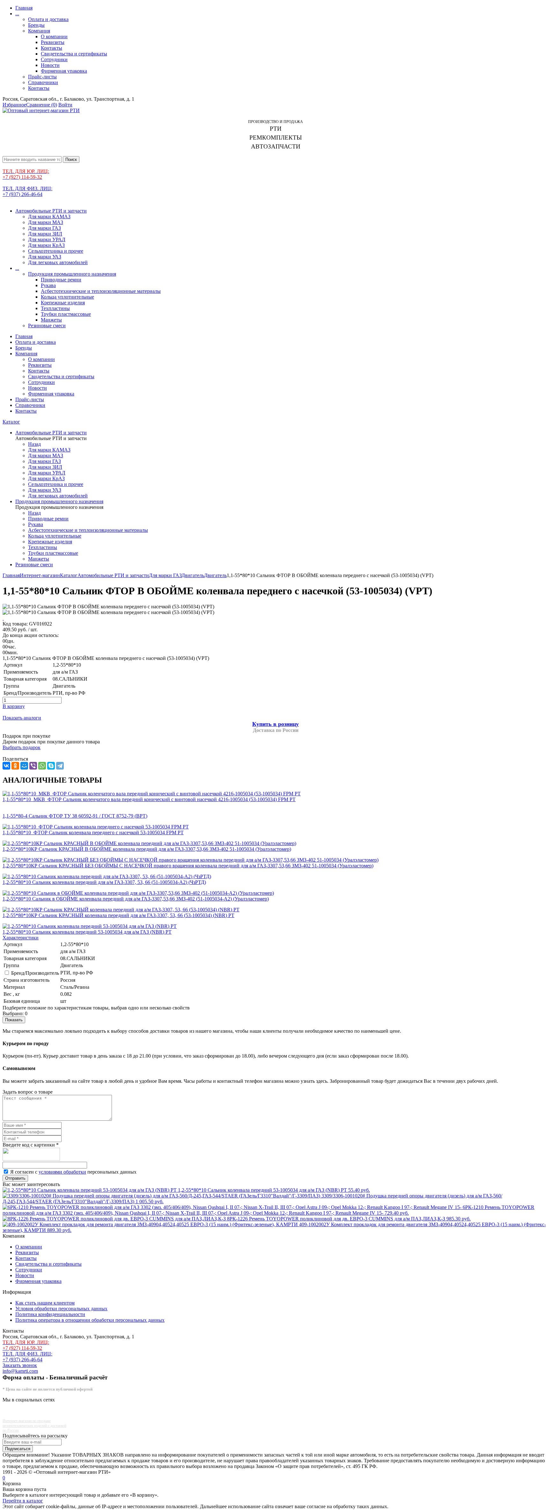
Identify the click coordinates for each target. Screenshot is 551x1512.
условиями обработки (62, 1172)
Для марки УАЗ (44, 256)
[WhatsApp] (42, 766)
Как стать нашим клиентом (45, 1303)
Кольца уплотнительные (67, 297)
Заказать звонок (20, 1365)
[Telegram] (60, 766)
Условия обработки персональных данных (61, 1308)
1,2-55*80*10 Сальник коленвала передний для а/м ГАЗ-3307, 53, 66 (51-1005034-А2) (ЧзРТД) (104, 882)
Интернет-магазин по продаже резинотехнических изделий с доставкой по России (34, 1426)
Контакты (51, 48)
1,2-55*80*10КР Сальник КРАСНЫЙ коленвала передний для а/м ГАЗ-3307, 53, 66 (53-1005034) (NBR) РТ (118, 915)
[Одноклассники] (15, 766)
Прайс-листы (42, 76)
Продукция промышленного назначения (72, 274)
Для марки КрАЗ (46, 245)
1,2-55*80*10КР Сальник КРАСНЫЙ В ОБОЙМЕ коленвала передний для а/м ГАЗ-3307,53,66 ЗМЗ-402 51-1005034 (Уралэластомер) (147, 849)
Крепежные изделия (63, 302)
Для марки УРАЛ (46, 239)
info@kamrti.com (20, 1371)
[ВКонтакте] (6, 766)
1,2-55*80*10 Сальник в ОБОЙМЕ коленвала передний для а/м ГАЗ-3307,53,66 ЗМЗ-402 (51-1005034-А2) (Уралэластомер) (136, 898)
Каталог (11, 421)
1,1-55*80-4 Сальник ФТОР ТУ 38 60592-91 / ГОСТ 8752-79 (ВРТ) (75, 816)
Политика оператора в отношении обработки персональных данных (90, 1320)
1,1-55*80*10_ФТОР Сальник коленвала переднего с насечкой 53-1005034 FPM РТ (93, 832)
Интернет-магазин (40, 575)
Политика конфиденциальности (50, 1314)
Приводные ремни (61, 279)
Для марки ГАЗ (44, 228)
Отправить (15, 1178)
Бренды (36, 25)
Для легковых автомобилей (58, 262)
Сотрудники (54, 59)
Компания (39, 30)
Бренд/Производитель (35, 973)
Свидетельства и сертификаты (74, 53)
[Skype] (51, 766)
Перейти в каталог (23, 1500)
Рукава (48, 285)
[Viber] (33, 766)
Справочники (43, 82)
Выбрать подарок (21, 747)
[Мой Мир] (24, 766)
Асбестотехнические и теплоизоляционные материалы (101, 291)
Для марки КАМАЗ (49, 216)
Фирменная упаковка (64, 71)
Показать (14, 1019)
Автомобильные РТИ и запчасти (51, 210)
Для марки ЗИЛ (45, 233)
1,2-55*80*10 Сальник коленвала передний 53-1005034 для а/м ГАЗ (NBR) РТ (87, 932)
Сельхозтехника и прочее (55, 251)
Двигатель (192, 575)
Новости (50, 65)
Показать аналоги (22, 717)
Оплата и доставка (48, 19)
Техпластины (55, 308)
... (17, 13)
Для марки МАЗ (45, 222)
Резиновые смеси (47, 325)
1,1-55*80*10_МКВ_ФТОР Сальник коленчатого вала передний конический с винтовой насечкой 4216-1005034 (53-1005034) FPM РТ (149, 799)
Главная (24, 8)
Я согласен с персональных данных (73, 1172)
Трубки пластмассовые (66, 314)
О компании (54, 36)
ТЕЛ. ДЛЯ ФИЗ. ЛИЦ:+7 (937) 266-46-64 (27, 191)
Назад (34, 444)
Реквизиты (52, 42)
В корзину (14, 706)
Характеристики (21, 937)
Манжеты (51, 319)
